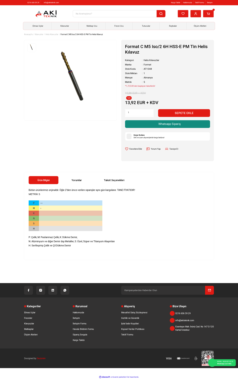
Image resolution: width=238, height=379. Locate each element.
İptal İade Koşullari (130, 323)
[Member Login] (195, 14)
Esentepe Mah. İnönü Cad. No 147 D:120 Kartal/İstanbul (194, 328)
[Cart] (208, 14)
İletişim (210, 3)
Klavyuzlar (29, 323)
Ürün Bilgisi (43, 180)
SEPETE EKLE (184, 113)
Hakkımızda (187, 3)
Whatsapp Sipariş (169, 124)
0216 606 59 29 (183, 313)
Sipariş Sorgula (80, 334)
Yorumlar (77, 180)
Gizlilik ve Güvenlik (130, 318)
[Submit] (209, 290)
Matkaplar (29, 329)
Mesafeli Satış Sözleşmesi (134, 312)
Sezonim (41, 358)
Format (147, 64)
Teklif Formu (199, 3)
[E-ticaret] (119, 377)
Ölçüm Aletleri (31, 334)
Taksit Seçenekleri (114, 180)
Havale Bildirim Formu (83, 329)
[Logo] (46, 13)
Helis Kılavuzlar (151, 60)
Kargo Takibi (175, 3)
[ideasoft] (104, 377)
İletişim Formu (79, 323)
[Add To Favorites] (133, 149)
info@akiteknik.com (184, 320)
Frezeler (28, 318)
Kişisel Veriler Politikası (132, 329)
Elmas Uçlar (29, 312)
